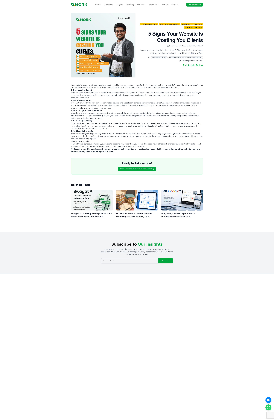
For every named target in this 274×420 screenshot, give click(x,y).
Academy (130, 5)
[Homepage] (79, 4)
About (98, 5)
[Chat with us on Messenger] (268, 400)
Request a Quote (194, 5)
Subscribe (166, 261)
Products (153, 5)
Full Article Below (193, 65)
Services (140, 5)
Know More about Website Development (136, 169)
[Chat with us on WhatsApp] (268, 407)
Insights (119, 5)
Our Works (108, 5)
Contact (174, 5)
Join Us (165, 5)
